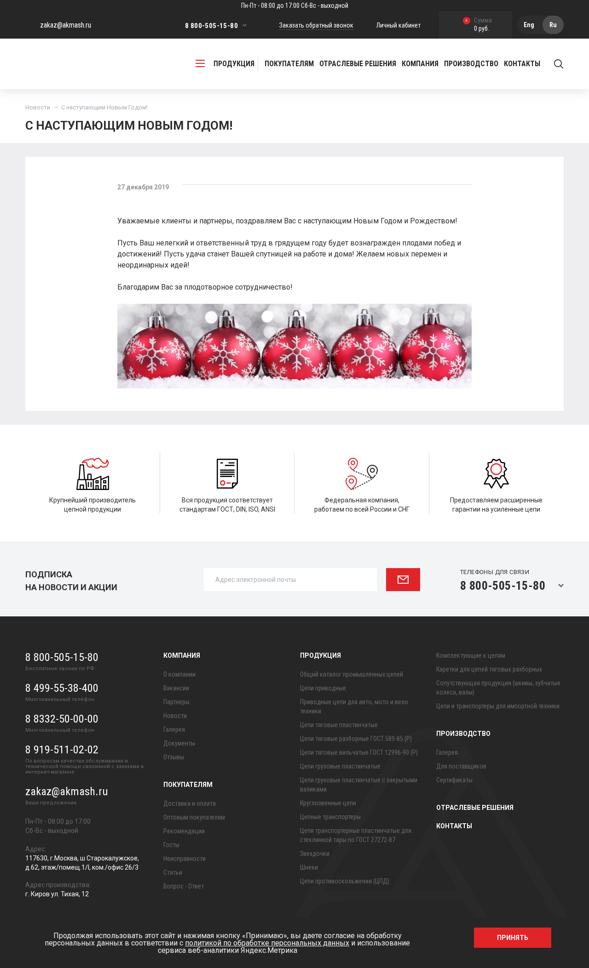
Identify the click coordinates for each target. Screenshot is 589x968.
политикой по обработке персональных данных (267, 943)
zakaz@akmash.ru (65, 25)
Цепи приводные (323, 688)
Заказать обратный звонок (316, 25)
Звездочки (314, 853)
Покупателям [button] (289, 63)
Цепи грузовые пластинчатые (340, 766)
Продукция (320, 655)
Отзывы (173, 757)
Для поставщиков (461, 766)
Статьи (172, 872)
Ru (553, 24)
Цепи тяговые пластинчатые (339, 725)
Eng (529, 24)
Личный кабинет (398, 25)
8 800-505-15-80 (211, 26)
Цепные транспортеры (330, 816)
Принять (512, 937)
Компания (181, 655)
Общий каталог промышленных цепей (351, 674)
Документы (179, 743)
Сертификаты (454, 780)
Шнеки (309, 867)
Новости (37, 107)
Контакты (522, 63)
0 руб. (479, 25)
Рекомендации (184, 831)
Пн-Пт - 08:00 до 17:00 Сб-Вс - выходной (294, 5)
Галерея (174, 729)
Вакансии (176, 688)
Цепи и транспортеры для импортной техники (498, 706)
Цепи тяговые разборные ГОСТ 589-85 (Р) (356, 738)
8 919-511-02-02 (61, 749)
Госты (171, 844)
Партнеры (176, 702)
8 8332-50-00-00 (61, 718)
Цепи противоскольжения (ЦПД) (344, 881)
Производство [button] (471, 63)
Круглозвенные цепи (328, 803)
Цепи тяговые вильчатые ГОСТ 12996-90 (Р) (359, 752)
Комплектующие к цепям (470, 655)
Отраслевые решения (357, 63)
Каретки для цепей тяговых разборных (489, 669)
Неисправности (184, 858)
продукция (234, 63)
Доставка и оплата (189, 803)
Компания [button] (420, 63)
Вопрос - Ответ (183, 886)
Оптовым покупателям (194, 817)
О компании (179, 674)
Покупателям (188, 784)
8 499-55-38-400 (61, 688)
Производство (463, 733)
